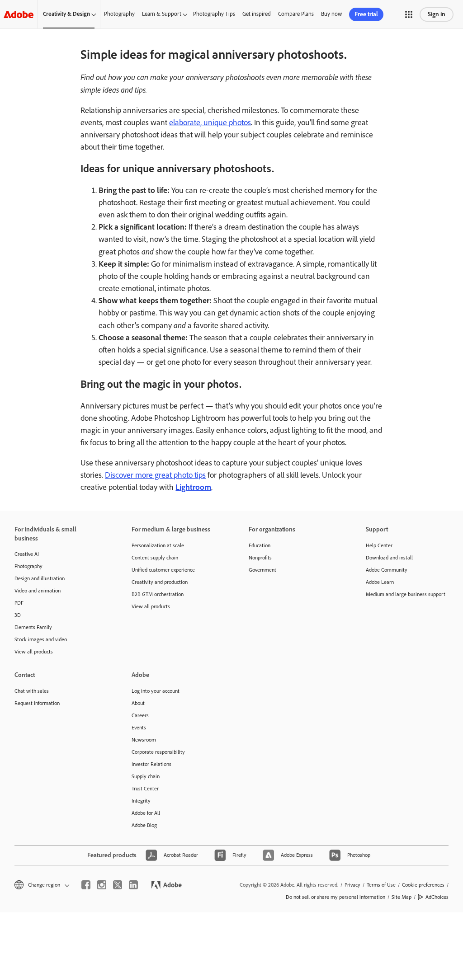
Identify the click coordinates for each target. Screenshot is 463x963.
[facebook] (85, 884)
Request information (37, 703)
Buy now (331, 13)
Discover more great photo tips (155, 475)
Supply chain (146, 776)
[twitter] (117, 884)
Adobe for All (146, 813)
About (138, 703)
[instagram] (101, 884)
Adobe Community (386, 570)
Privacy (352, 885)
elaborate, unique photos (210, 122)
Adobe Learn (380, 582)
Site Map (401, 897)
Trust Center (145, 788)
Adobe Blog (144, 825)
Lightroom (193, 487)
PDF (19, 603)
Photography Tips (214, 13)
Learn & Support (161, 13)
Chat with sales (31, 691)
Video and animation (37, 590)
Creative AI (26, 554)
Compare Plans (296, 13)
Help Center (379, 545)
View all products (33, 651)
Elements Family (33, 627)
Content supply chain (155, 557)
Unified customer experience (163, 570)
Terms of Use (381, 885)
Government (262, 570)
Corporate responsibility (158, 752)
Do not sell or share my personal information (335, 897)
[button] (409, 14)
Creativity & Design (66, 13)
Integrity (141, 801)
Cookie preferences (423, 885)
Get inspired (256, 13)
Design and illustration (39, 578)
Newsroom (144, 740)
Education (259, 545)
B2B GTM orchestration (158, 594)
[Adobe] (18, 14)
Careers (140, 715)
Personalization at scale (158, 545)
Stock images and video (40, 639)
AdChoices (437, 897)
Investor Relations (151, 764)
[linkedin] (133, 884)
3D (17, 615)
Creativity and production (160, 582)
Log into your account (156, 691)
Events (139, 727)
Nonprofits (260, 557)
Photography (119, 13)
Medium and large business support (405, 594)
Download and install (389, 557)
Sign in (436, 14)
